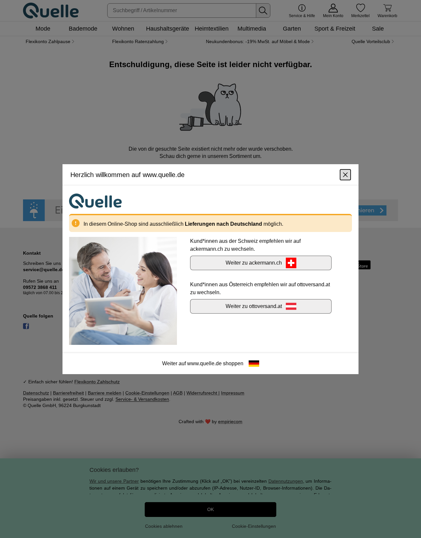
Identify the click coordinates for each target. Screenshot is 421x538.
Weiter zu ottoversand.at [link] (254, 306)
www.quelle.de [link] (204, 363)
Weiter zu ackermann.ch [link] (254, 262)
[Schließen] (345, 174)
